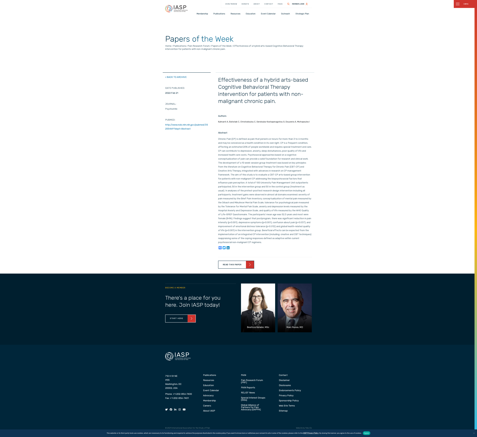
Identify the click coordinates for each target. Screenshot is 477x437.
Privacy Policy (286, 395)
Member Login (298, 4)
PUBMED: (170, 119)
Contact (268, 4)
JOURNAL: (170, 104)
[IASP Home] (176, 8)
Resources (208, 380)
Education (208, 385)
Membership (209, 400)
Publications (209, 375)
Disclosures (285, 385)
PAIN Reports (248, 387)
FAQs (280, 4)
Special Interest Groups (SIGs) (253, 399)
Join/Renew (231, 4)
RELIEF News (248, 393)
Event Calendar (211, 390)
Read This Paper (232, 265)
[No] (474, 433)
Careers (207, 406)
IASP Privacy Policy (311, 433)
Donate (245, 4)
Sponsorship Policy (289, 400)
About (257, 4)
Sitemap (283, 411)
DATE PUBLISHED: (175, 88)
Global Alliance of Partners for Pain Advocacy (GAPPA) (251, 407)
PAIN (243, 375)
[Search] (288, 4)
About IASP (209, 411)
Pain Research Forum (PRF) (252, 381)
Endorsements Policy (290, 390)
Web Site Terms (287, 406)
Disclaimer (284, 380)
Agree (366, 433)
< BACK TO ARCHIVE (176, 77)
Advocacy (208, 395)
